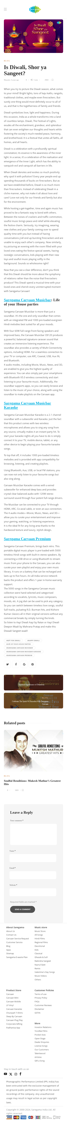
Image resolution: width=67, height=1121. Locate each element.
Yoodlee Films (41, 1031)
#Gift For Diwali (13, 640)
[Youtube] (6, 1073)
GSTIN (37, 1012)
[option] (33, 760)
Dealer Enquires (42, 1042)
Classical (38, 953)
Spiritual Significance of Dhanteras (31, 685)
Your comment (16, 820)
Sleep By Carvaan (14, 1016)
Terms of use (40, 994)
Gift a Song (40, 1060)
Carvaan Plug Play (14, 1020)
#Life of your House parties (18, 644)
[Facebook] (21, 1073)
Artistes (38, 1057)
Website (13, 885)
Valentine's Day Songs (45, 972)
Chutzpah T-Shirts (14, 1012)
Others (38, 979)
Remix (37, 968)
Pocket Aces (40, 1034)
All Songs (39, 934)
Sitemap (10, 953)
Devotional (40, 946)
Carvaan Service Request (17, 938)
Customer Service (14, 942)
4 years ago (15, 80)
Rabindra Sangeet (43, 961)
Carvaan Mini (12, 997)
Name (13, 851)
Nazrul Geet (40, 964)
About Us (10, 931)
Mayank (7, 80)
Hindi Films (40, 938)
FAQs (37, 1001)
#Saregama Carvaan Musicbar (19, 648)
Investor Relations (43, 1027)
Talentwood (40, 1053)
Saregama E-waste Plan (17, 957)
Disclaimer (39, 1009)
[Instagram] (16, 1073)
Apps (8, 949)
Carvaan (10, 994)
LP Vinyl (10, 1005)
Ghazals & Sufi (41, 957)
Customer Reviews (43, 1005)
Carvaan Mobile (13, 1001)
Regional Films (41, 942)
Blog (7, 61)
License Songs (41, 1045)
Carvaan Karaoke (14, 1009)
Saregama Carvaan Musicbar (27, 300)
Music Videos (41, 975)
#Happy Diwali (33, 640)
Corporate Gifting (14, 1023)
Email (13, 868)
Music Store (40, 931)
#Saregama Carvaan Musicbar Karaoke (23, 651)
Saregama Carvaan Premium (27, 539)
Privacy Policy (41, 997)
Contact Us (11, 934)
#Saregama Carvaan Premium (19, 655)
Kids (36, 949)
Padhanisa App (13, 1027)
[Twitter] (11, 1073)
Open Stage (40, 1038)
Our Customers (42, 1049)
